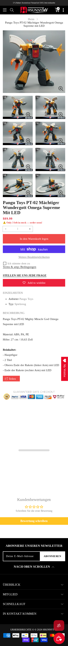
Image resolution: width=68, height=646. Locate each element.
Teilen (12, 378)
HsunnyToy (50, 629)
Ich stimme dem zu (19, 263)
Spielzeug (20, 304)
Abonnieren (52, 556)
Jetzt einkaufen (49, 3)
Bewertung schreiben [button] (34, 521)
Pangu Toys (26, 298)
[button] (5, 10)
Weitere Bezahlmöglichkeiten (34, 257)
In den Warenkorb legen (34, 238)
